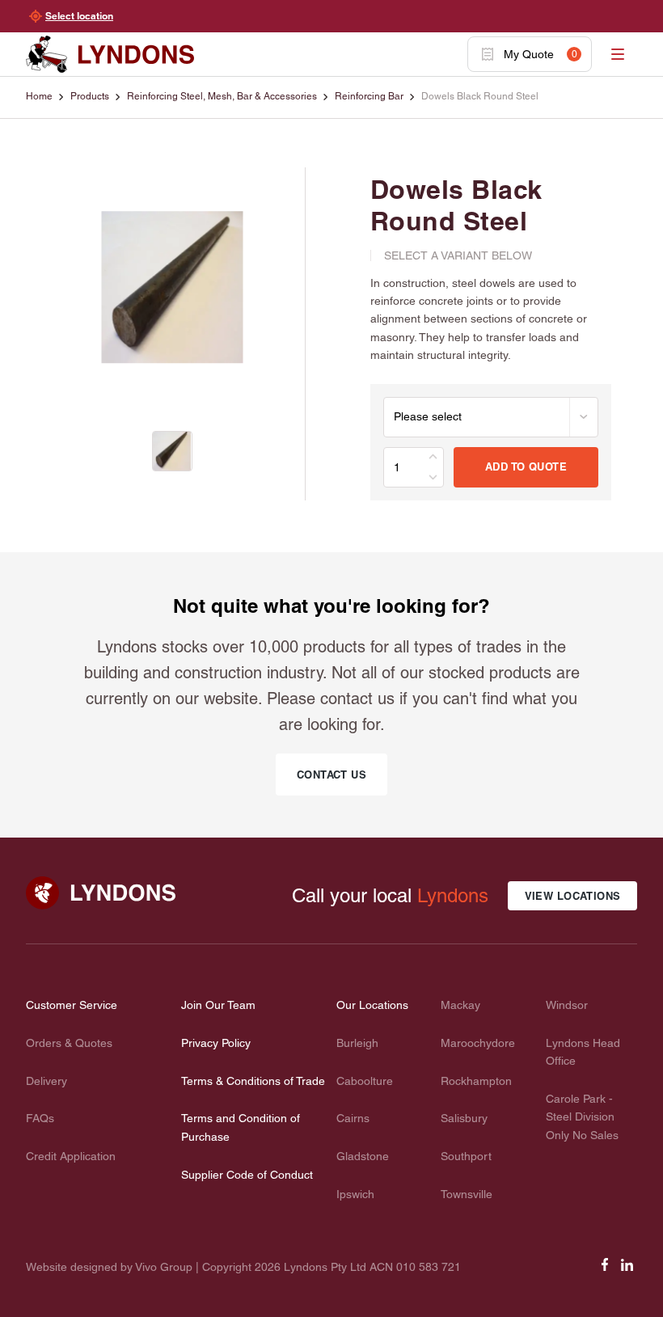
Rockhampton (476, 1080)
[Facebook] (604, 1270)
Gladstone (362, 1156)
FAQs (40, 1118)
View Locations (573, 895)
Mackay (460, 1004)
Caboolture (364, 1080)
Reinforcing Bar (369, 96)
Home (39, 96)
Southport (466, 1156)
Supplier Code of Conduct (247, 1174)
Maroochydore (478, 1042)
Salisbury (464, 1118)
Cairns (353, 1118)
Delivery (46, 1080)
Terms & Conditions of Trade (253, 1080)
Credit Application (71, 1156)
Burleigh (357, 1042)
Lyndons (452, 895)
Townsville (466, 1194)
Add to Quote (526, 466)
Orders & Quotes (69, 1042)
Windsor (567, 1004)
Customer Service (71, 1004)
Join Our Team (218, 1004)
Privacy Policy (216, 1042)
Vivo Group (163, 1266)
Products (89, 96)
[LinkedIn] (627, 1270)
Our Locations (372, 1004)
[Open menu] (617, 54)
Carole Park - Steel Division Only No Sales (582, 1117)
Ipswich (355, 1194)
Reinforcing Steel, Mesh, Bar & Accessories (222, 96)
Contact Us (331, 774)
